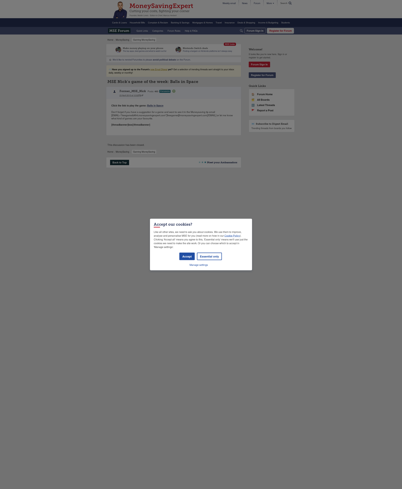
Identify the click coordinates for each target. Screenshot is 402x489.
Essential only (209, 256)
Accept (187, 256)
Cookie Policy (232, 235)
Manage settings (199, 265)
